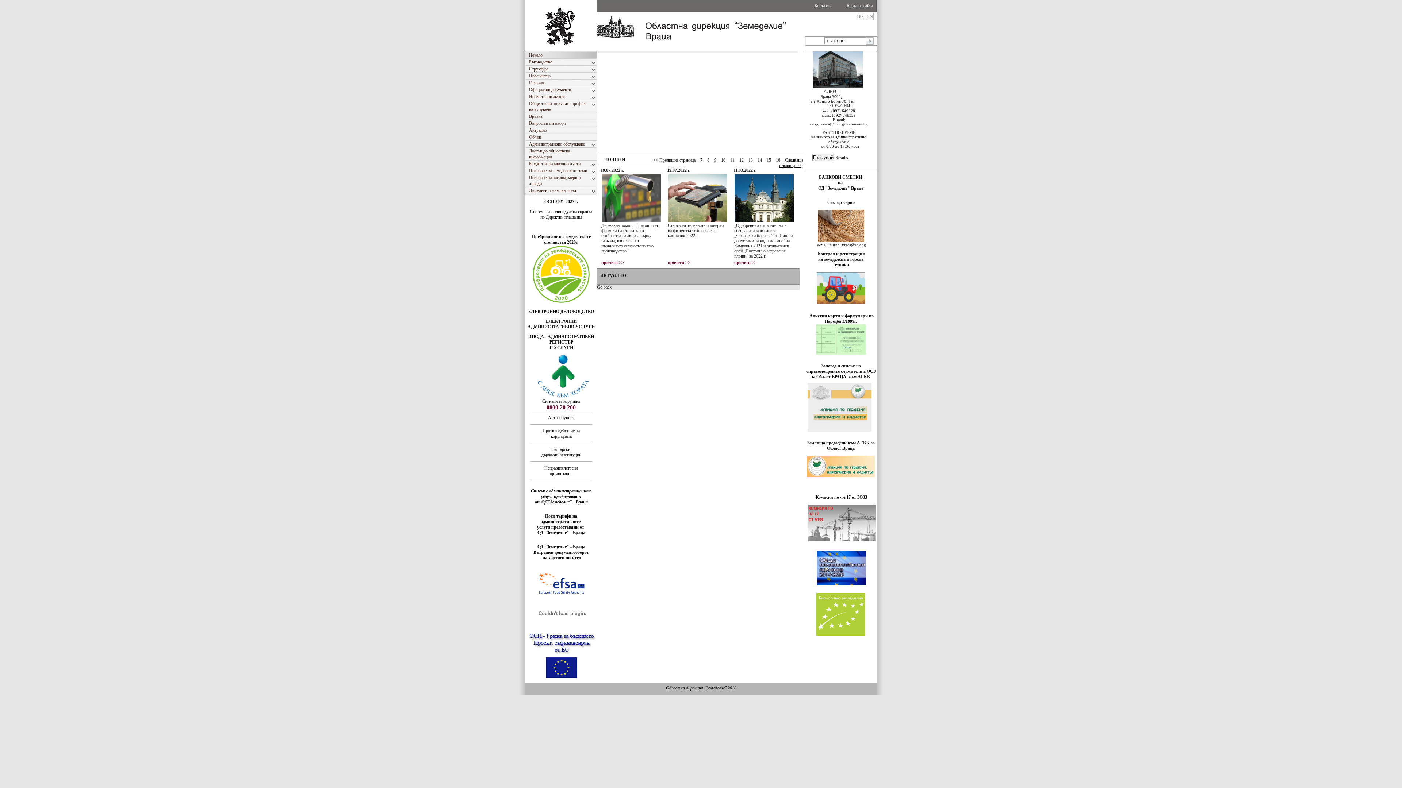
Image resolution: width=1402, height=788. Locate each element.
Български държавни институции (561, 452)
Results (841, 157)
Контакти (823, 5)
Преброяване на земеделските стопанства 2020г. (561, 239)
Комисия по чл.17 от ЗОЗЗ (841, 497)
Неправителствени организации (561, 471)
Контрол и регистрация (841, 253)
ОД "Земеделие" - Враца (561, 532)
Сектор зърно (841, 202)
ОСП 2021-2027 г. (561, 201)
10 (723, 160)
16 (778, 160)
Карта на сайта (860, 5)
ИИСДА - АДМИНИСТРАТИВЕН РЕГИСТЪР (561, 339)
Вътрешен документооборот (561, 552)
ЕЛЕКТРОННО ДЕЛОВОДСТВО (561, 311)
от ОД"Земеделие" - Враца (561, 502)
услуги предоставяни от (561, 527)
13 (750, 160)
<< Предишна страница (674, 160)
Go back (604, 287)
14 (760, 160)
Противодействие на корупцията (561, 433)
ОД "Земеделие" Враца (840, 188)
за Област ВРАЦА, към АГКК (840, 376)
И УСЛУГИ (561, 347)
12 (741, 160)
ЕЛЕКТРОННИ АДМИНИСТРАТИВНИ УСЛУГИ (561, 324)
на (841, 182)
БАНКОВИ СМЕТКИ (841, 177)
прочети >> (612, 262)
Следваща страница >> (791, 163)
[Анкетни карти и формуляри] (841, 353)
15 (769, 160)
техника (841, 264)
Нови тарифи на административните (561, 519)
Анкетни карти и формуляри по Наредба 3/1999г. (841, 318)
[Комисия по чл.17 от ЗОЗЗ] (842, 539)
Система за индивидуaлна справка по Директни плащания (561, 214)
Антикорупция (561, 417)
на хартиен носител (561, 557)
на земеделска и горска (840, 259)
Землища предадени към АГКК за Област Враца (841, 445)
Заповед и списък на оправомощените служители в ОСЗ (841, 368)
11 (732, 160)
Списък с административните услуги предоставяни (561, 493)
